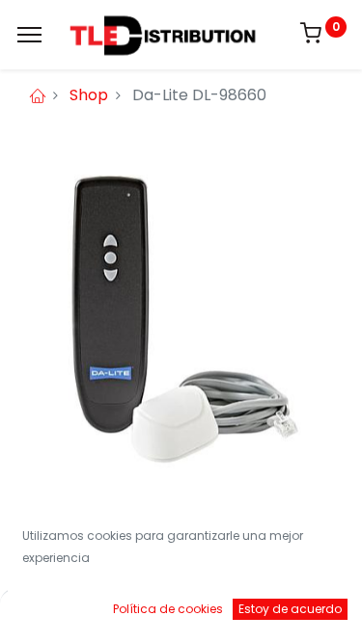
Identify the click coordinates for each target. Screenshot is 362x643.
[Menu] (29, 34)
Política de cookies (168, 609)
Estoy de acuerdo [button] (290, 609)
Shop (89, 95)
